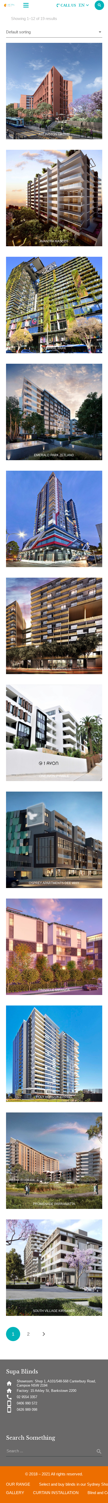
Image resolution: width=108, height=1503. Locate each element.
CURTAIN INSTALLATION (56, 1492)
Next (43, 1334)
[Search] (99, 5)
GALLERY (15, 1492)
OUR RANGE (18, 1484)
